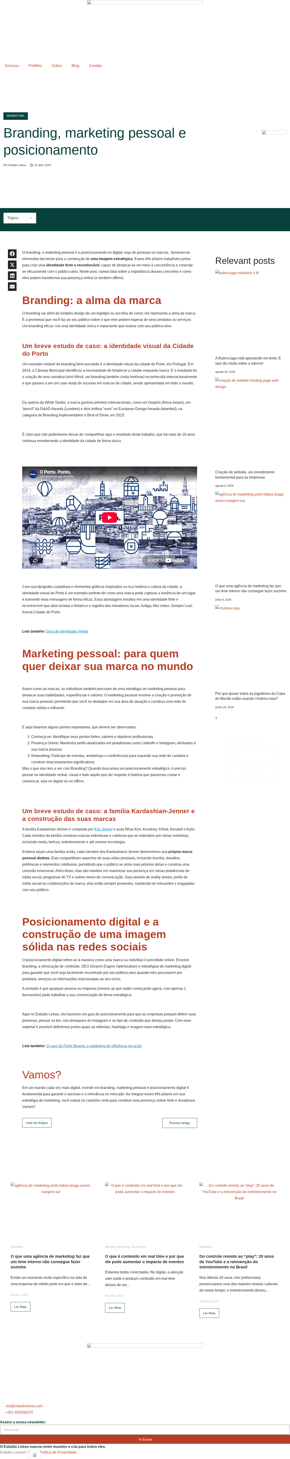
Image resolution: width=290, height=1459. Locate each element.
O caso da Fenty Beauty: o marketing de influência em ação (94, 1046)
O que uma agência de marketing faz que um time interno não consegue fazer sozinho (50, 1261)
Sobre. (57, 66)
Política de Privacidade (58, 1452)
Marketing (17, 1246)
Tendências (138, 1246)
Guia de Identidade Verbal (67, 631)
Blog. (76, 66)
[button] (12, 253)
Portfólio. (36, 66)
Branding (110, 1246)
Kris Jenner (103, 829)
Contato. (96, 66)
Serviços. (12, 66)
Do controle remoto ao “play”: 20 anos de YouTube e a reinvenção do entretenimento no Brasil (236, 1261)
